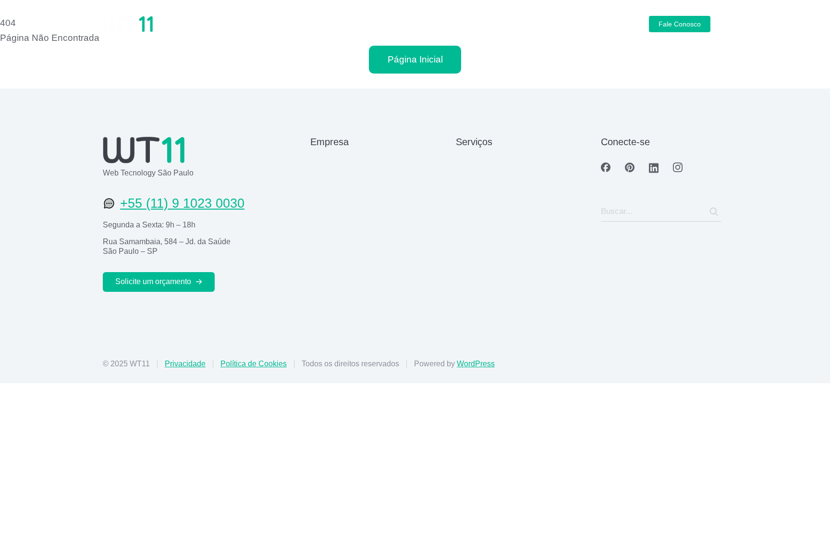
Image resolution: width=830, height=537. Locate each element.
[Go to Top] (809, 516)
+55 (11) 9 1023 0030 (182, 203)
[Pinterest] (630, 167)
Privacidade (185, 364)
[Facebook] (605, 167)
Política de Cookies (253, 364)
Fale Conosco (680, 24)
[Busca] (722, 24)
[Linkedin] (654, 168)
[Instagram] (678, 167)
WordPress (476, 364)
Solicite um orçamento (153, 281)
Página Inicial (415, 59)
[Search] (714, 211)
